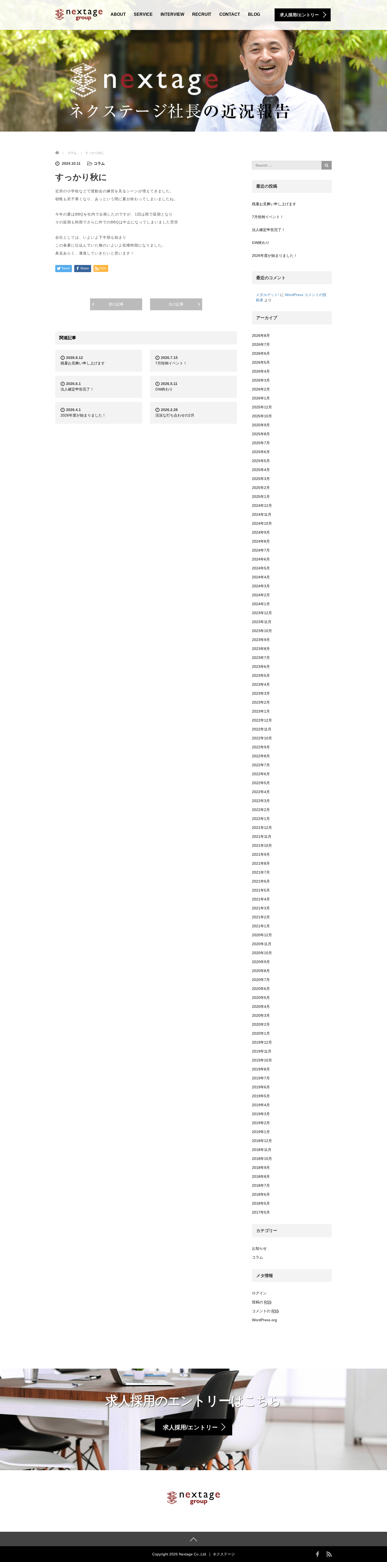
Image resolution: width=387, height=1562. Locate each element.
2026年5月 (261, 362)
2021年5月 (261, 890)
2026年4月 (261, 371)
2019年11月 (261, 1051)
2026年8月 (261, 335)
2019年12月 (262, 1042)
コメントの (265, 1311)
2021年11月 (261, 836)
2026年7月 (261, 344)
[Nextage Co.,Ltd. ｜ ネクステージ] (78, 14)
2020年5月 (261, 997)
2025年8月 (261, 434)
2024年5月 (261, 568)
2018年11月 (261, 1150)
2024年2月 (261, 595)
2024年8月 (261, 541)
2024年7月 (261, 550)
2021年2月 (261, 917)
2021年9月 (261, 854)
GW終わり (164, 389)
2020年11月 (261, 944)
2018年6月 (261, 1194)
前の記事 (116, 304)
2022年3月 (261, 801)
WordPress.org (264, 1320)
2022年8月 (261, 756)
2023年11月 (261, 622)
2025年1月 (261, 496)
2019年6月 (261, 1087)
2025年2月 (261, 487)
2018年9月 (261, 1167)
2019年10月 (262, 1060)
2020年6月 (261, 989)
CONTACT (229, 14)
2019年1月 (261, 1132)
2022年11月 (261, 729)
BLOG (254, 14)
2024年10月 (262, 523)
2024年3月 (261, 586)
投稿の (261, 1302)
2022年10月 (262, 738)
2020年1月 (261, 1033)
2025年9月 (261, 425)
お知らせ (259, 1248)
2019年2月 (261, 1123)
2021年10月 (262, 845)
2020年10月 (262, 953)
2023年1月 (261, 711)
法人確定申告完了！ (77, 389)
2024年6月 (261, 559)
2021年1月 (261, 926)
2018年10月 (262, 1159)
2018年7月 (261, 1185)
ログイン (259, 1293)
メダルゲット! (267, 295)
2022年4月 (261, 792)
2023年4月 (261, 684)
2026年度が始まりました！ (83, 415)
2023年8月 (261, 649)
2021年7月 (261, 872)
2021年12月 (262, 827)
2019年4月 (261, 1105)
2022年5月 (261, 783)
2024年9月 (261, 532)
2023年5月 (261, 675)
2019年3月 (261, 1114)
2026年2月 (261, 389)
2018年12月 (262, 1141)
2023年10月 (262, 631)
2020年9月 (261, 962)
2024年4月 (261, 577)
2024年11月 (261, 514)
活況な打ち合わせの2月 (174, 415)
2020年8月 (261, 971)
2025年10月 (262, 416)
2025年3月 (261, 479)
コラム (99, 163)
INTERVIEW (172, 14)
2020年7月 (261, 980)
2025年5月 (261, 461)
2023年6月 (261, 666)
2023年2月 (261, 702)
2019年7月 (261, 1078)
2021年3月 (261, 908)
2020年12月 (262, 935)
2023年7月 (261, 657)
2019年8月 (261, 1069)
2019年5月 (261, 1096)
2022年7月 (261, 765)
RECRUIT (201, 14)
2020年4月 (261, 1006)
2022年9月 (261, 747)
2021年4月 (261, 899)
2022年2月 (261, 810)
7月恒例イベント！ (171, 363)
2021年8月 (261, 863)
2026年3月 (261, 380)
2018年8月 (261, 1176)
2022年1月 (261, 819)
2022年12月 (262, 720)
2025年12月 (262, 407)
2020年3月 (261, 1015)
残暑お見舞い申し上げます (83, 363)
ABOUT (118, 14)
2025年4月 (261, 470)
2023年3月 (261, 693)
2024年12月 (262, 505)
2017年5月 (261, 1212)
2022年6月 (261, 774)
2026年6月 (261, 353)
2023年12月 (262, 613)
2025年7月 (261, 443)
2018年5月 (261, 1203)
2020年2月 (261, 1024)
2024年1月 (261, 604)
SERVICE (143, 14)
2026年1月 (261, 398)
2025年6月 (261, 452)
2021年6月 (261, 881)
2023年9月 (261, 640)
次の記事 (176, 304)
